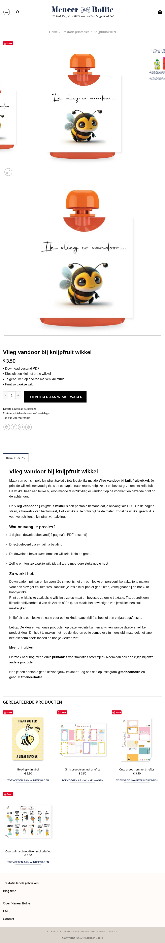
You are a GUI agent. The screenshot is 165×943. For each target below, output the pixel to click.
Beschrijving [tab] (15, 457)
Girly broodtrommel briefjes (82, 769)
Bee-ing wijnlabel (28, 769)
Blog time (9, 891)
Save (9, 43)
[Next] (18, 170)
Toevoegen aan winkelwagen (55, 397)
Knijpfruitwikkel (105, 32)
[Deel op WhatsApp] (6, 427)
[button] (6, 12)
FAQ (6, 911)
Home (53, 32)
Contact (8, 919)
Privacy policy (107, 931)
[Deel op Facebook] (14, 427)
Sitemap (52, 931)
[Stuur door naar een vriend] (21, 427)
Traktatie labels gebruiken (21, 883)
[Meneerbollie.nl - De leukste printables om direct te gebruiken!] (82, 12)
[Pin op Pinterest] (28, 427)
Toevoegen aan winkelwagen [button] (28, 780)
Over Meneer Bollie (16, 903)
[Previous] (5, 339)
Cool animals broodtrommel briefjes (28, 851)
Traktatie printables (75, 32)
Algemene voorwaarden (77, 931)
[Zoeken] (17, 12)
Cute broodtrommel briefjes (136, 769)
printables (59, 657)
